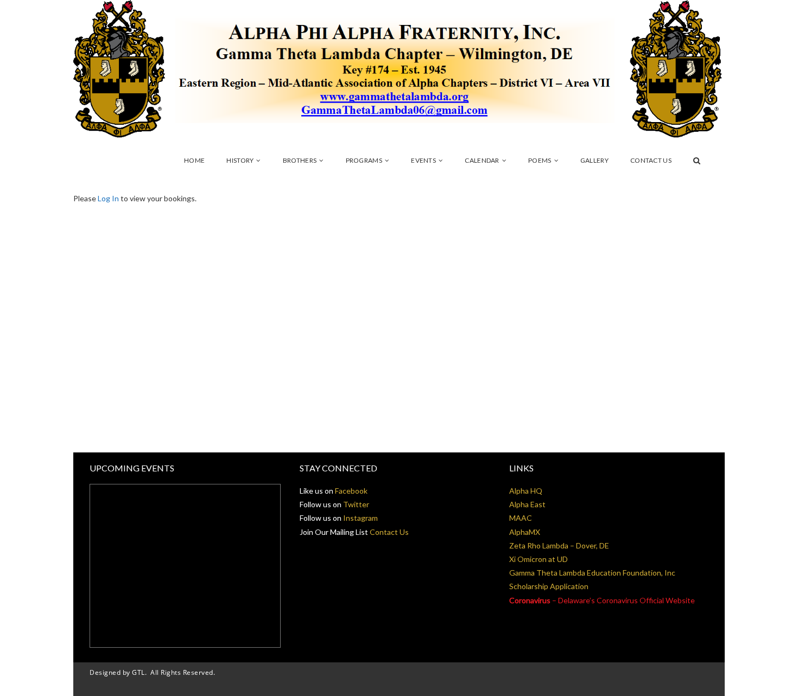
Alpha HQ (525, 490)
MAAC (520, 517)
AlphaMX (524, 532)
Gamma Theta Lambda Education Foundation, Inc (592, 572)
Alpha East (527, 504)
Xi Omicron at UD (538, 559)
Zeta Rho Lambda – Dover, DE (559, 545)
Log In (108, 198)
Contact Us (389, 532)
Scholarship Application (548, 586)
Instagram (360, 517)
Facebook (351, 490)
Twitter (356, 504)
